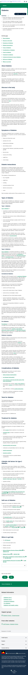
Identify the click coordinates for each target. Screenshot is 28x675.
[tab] (14, 565)
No (11, 577)
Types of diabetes (7, 47)
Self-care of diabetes (7, 59)
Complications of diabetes (9, 50)
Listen (18, 14)
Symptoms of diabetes (8, 43)
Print (24, 14)
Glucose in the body (7, 40)
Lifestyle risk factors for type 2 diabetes (12, 57)
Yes (5, 577)
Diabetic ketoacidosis (8, 45)
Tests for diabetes (7, 52)
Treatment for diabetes (8, 54)
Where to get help (7, 61)
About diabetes (6, 38)
